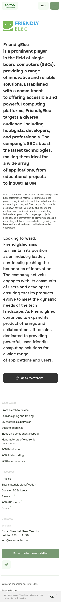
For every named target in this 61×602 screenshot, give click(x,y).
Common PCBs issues (14, 490)
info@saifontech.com (15, 540)
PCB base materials (13, 461)
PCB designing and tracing (18, 416)
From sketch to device (15, 410)
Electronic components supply (20, 433)
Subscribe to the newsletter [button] (30, 553)
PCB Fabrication (11, 449)
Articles (6, 478)
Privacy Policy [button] (9, 590)
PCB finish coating (13, 455)
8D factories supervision (16, 422)
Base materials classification (19, 484)
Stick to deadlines (12, 428)
